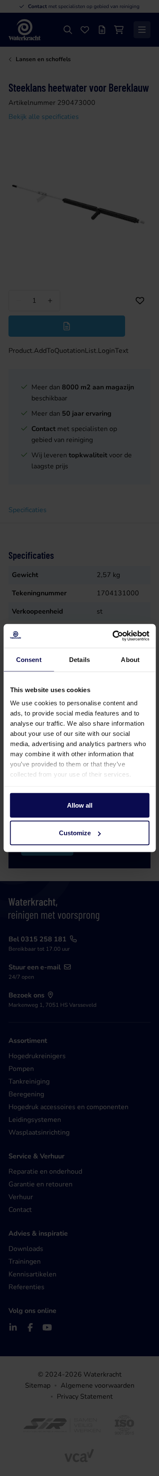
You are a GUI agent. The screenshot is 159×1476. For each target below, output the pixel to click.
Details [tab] (79, 659)
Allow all (79, 804)
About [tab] (130, 659)
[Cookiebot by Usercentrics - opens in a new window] (113, 636)
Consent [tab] (29, 659)
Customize (75, 833)
